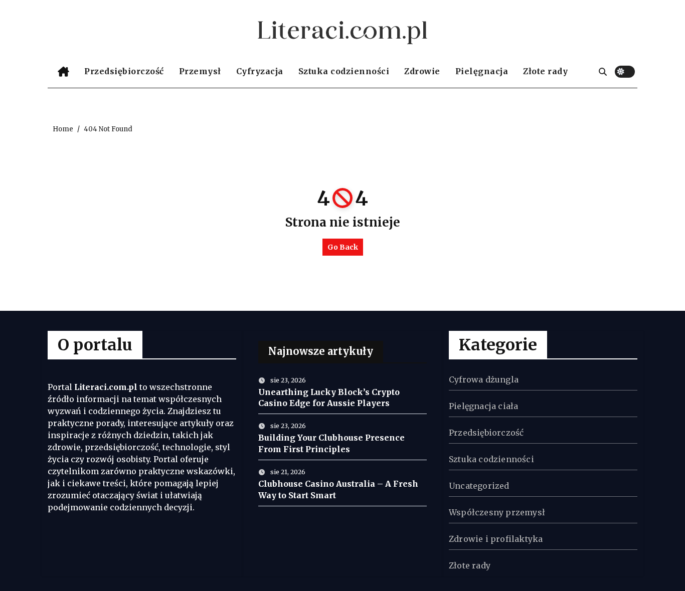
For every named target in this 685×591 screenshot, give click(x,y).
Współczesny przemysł (497, 512)
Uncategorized (479, 486)
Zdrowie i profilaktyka (496, 539)
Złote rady (545, 71)
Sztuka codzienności (344, 71)
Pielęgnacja (481, 71)
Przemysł (200, 71)
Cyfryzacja (259, 71)
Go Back (342, 247)
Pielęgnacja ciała (483, 406)
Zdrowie (422, 71)
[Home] (63, 71)
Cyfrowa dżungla (484, 379)
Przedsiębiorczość (124, 71)
